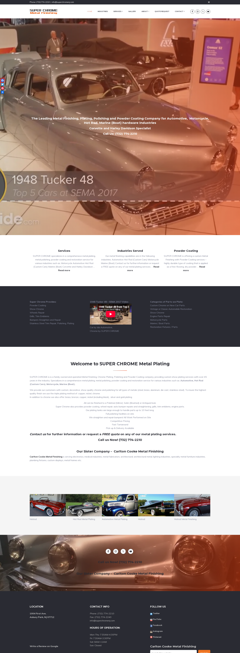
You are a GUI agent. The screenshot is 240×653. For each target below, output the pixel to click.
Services (64, 250)
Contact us (38, 434)
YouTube (157, 619)
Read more (64, 270)
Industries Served (130, 250)
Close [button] (209, 2)
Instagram (158, 631)
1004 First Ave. (38, 613)
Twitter (156, 613)
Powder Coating (186, 250)
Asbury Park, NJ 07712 (42, 617)
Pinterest (157, 637)
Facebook (157, 625)
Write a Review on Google (44, 646)
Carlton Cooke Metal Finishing (46, 456)
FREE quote (111, 434)
